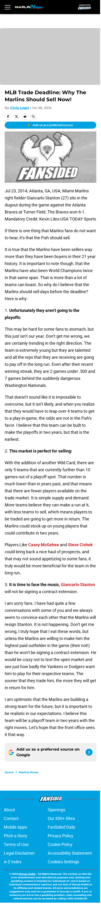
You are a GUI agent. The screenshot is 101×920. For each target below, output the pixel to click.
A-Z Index (13, 861)
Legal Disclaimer (19, 853)
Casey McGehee (43, 544)
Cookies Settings (63, 861)
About (9, 809)
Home (9, 772)
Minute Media (27, 873)
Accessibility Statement (70, 853)
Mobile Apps (15, 827)
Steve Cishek (80, 544)
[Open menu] (7, 7)
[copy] (33, 116)
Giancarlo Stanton (78, 584)
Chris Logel (19, 108)
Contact (11, 818)
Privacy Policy (60, 835)
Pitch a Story (15, 835)
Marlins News (28, 772)
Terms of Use (16, 844)
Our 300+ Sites (61, 818)
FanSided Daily (61, 827)
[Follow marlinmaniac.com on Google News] (89, 752)
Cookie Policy (60, 844)
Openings (56, 809)
